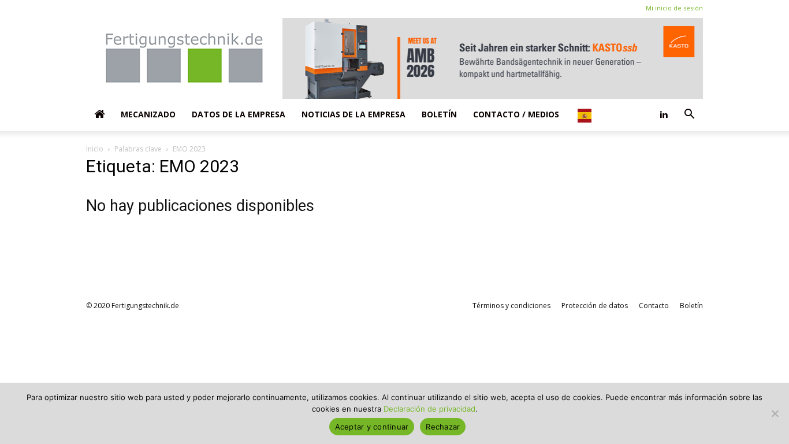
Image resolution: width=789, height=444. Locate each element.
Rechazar (443, 426)
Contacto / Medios (516, 114)
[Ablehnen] (774, 413)
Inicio (94, 149)
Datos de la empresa (238, 114)
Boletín (439, 114)
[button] (689, 114)
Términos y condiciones (511, 305)
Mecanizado (148, 114)
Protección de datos (594, 305)
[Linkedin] (663, 114)
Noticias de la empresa (353, 114)
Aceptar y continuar (372, 426)
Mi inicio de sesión (674, 7)
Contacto (654, 305)
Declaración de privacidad (429, 408)
